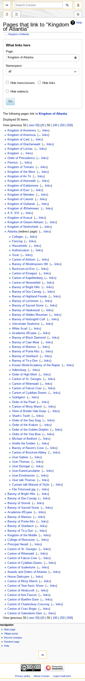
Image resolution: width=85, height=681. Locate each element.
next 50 (34, 125)
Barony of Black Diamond (29, 337)
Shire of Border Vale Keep (29, 411)
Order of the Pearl (23, 402)
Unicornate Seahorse (25, 323)
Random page (11, 641)
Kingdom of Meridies (20, 194)
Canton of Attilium (23, 259)
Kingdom (13, 153)
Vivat (15, 255)
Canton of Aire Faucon (22, 595)
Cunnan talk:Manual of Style (30, 484)
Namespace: (14, 65)
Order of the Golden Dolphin (30, 429)
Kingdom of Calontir (20, 199)
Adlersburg (19, 370)
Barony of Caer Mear (25, 342)
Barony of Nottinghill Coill (28, 319)
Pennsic (12, 162)
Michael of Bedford (24, 438)
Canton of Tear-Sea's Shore (25, 585)
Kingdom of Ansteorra (21, 130)
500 (69, 125)
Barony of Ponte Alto (25, 351)
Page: (10, 51)
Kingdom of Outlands (21, 204)
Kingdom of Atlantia (18, 34)
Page (7, 14)
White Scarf (19, 328)
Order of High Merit (24, 374)
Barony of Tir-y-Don (25, 360)
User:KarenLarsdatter (26, 470)
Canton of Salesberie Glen (24, 613)
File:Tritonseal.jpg (23, 489)
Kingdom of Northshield (22, 226)
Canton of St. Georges (26, 379)
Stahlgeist (18, 397)
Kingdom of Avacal (19, 217)
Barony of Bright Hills (26, 287)
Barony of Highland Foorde (29, 296)
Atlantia (12, 231)
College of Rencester (21, 539)
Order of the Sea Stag (26, 420)
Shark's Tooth (21, 416)
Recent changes (13, 637)
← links (44, 130)
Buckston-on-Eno (23, 269)
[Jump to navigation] (7, 5)
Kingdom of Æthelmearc (23, 208)
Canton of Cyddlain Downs (29, 392)
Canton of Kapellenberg (27, 278)
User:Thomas (21, 461)
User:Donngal (21, 466)
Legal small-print (62, 676)
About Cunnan (41, 676)
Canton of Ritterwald (25, 383)
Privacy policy (22, 676)
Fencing (17, 241)
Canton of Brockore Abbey (29, 452)
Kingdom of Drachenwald (23, 144)
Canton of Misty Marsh (27, 406)
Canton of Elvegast (24, 273)
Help (79, 22)
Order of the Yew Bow (26, 434)
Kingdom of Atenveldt (21, 181)
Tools (78, 14)
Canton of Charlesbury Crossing (28, 604)
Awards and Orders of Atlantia (27, 572)
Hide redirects (19, 91)
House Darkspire (18, 576)
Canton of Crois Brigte (21, 608)
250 (62, 125)
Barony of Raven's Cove (28, 448)
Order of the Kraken (25, 425)
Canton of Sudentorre (21, 567)
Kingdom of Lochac (20, 148)
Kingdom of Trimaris (20, 167)
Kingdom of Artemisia (21, 135)
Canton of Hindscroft (20, 590)
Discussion (16, 14)
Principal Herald (17, 544)
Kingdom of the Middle (22, 535)
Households (19, 245)
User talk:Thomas (23, 480)
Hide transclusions (22, 83)
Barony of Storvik (18, 503)
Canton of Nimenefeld (26, 282)
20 (42, 125)
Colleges (17, 236)
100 (55, 125)
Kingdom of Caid (18, 139)
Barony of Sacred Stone (28, 305)
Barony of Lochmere (25, 301)
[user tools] (78, 5)
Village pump (11, 633)
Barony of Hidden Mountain (30, 314)
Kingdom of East (18, 190)
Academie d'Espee (24, 333)
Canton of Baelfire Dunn (23, 599)
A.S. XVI (13, 213)
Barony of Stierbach (25, 356)
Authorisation (20, 250)
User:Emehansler (23, 475)
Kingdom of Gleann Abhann (25, 222)
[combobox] (42, 57)
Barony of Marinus (24, 347)
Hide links (48, 83)
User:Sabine (20, 457)
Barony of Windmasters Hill (30, 264)
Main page (9, 629)
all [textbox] (9, 71)
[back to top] (42, 655)
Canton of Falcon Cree (26, 388)
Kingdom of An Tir (19, 176)
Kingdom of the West (21, 171)
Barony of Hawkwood (26, 310)
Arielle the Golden (23, 443)
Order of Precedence (21, 158)
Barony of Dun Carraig (26, 291)
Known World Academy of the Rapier (36, 365)
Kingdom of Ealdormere (22, 185)
